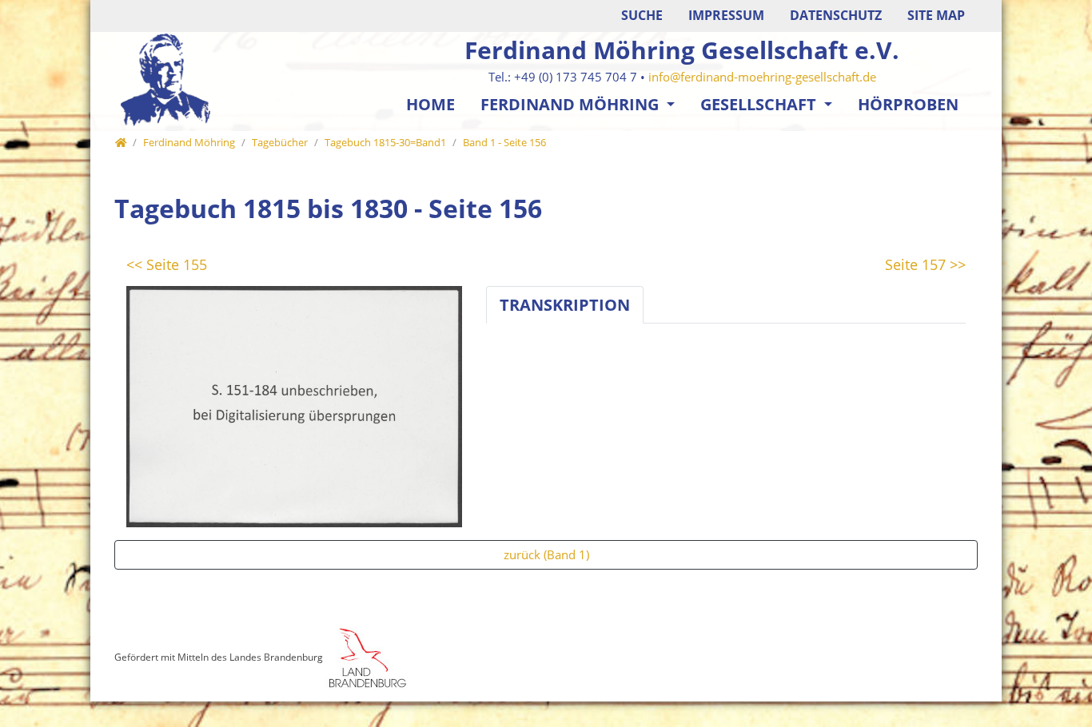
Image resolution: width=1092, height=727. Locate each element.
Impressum (726, 15)
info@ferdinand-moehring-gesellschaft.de (762, 77)
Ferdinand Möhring (571, 104)
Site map (936, 15)
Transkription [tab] (565, 305)
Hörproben (908, 104)
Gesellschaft (760, 104)
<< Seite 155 (166, 264)
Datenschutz (836, 15)
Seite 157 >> (925, 264)
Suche (642, 15)
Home (430, 104)
